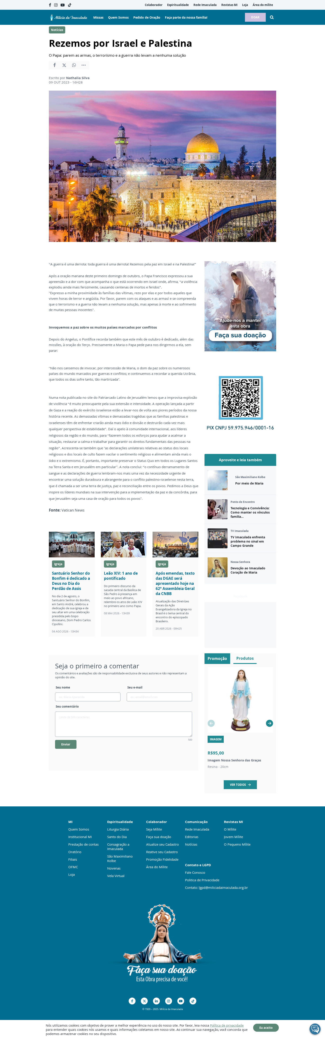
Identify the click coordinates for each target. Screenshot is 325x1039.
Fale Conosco (195, 872)
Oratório (74, 852)
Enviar (65, 744)
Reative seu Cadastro (162, 852)
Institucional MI (80, 837)
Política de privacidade (227, 1025)
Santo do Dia (117, 837)
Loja (71, 874)
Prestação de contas (83, 844)
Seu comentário (67, 706)
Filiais (72, 859)
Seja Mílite (154, 829)
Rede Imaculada (197, 829)
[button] (269, 723)
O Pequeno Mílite (237, 844)
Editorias (191, 837)
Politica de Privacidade (202, 880)
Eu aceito (266, 1028)
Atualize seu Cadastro (162, 844)
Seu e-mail (134, 687)
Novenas (113, 868)
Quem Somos (78, 829)
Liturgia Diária (118, 829)
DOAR (255, 17)
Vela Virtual (115, 876)
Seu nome (63, 687)
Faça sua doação (158, 837)
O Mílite (230, 829)
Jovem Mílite (233, 837)
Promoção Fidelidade (162, 859)
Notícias (57, 30)
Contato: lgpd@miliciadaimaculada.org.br (216, 887)
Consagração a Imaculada (118, 846)
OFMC (73, 867)
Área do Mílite (157, 867)
